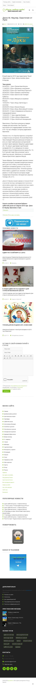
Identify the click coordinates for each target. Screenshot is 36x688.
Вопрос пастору (8, 437)
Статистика (7, 597)
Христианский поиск (8, 480)
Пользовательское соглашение (12, 601)
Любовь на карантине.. (13, 612)
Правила (5, 472)
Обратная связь (8, 664)
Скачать (5, 210)
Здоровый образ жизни (10, 434)
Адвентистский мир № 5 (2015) (14, 252)
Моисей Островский (17, 644)
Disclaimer (5, 492)
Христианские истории (9, 416)
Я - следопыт (7, 439)
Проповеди (7, 419)
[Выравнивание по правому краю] (21, 356)
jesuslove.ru (29, 590)
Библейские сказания (21, 637)
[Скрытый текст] (30, 356)
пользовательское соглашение (18, 385)
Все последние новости (8, 482)
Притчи (6, 465)
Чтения (6, 442)
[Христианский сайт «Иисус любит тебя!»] (14, 10)
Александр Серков (8, 637)
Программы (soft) (8, 460)
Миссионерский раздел (10, 424)
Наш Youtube (26, 2)
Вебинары (6, 444)
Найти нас (5, 490)
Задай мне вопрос (16, 2)
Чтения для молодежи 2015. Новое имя (17, 325)
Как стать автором (7, 487)
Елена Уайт (6, 644)
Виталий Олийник (27, 641)
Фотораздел (7, 452)
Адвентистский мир (9, 634)
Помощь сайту (6, 2)
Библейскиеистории (9, 641)
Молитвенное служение (10, 429)
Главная (6, 411)
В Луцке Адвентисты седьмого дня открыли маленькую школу (16, 289)
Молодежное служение (10, 431)
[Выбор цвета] (27, 356)
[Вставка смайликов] (24, 356)
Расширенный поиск (8, 477)
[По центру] (18, 356)
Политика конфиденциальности (12, 604)
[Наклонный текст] (7, 356)
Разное (6, 470)
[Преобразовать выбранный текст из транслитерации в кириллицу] (7, 358)
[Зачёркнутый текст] (12, 356)
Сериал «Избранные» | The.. (15, 623)
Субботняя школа (28, 24)
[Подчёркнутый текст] (9, 356)
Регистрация (10, 5)
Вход (4, 5)
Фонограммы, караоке (9, 449)
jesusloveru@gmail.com (10, 661)
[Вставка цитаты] (4, 358)
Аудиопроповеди (8, 447)
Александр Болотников (22, 634)
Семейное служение (9, 426)
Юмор (5, 467)
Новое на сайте (6, 485)
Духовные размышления (10, 414)
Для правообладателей (10, 599)
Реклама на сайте (8, 594)
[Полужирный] (4, 356)
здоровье (17, 647)
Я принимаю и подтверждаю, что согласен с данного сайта (15, 387)
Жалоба (6, 215)
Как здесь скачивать (14, 215)
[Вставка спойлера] (10, 358)
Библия (18, 641)
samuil (5, 24)
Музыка (6, 454)
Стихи (5, 457)
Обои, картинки (8, 462)
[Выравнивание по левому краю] (15, 356)
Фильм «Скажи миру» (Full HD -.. (16, 617)
